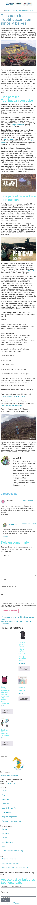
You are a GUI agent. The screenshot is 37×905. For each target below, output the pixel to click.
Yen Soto (11, 524)
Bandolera (5, 799)
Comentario (6, 555)
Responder (3, 517)
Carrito (4, 838)
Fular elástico (6, 812)
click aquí (11, 784)
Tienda (4, 829)
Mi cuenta (5, 833)
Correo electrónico (8, 586)
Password (4, 892)
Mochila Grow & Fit (9, 808)
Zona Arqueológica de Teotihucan (13, 396)
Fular (3, 795)
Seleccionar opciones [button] (24, 668)
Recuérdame (6, 897)
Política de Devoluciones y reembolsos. (16, 867)
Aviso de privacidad (9, 859)
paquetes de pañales (9, 817)
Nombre (4, 579)
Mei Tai (4, 791)
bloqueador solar (17, 125)
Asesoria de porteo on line (11, 821)
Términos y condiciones (10, 863)
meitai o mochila (9, 139)
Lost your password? (7, 903)
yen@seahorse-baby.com (9, 776)
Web (2, 594)
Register (17, 903)
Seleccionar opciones (6, 743)
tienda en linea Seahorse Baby (12, 405)
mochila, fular (30, 271)
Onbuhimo (5, 804)
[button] (18, 12)
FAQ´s (4, 846)
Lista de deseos (7, 842)
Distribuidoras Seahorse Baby (12, 851)
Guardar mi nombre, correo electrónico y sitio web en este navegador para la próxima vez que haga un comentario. (18, 605)
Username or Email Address (11, 887)
